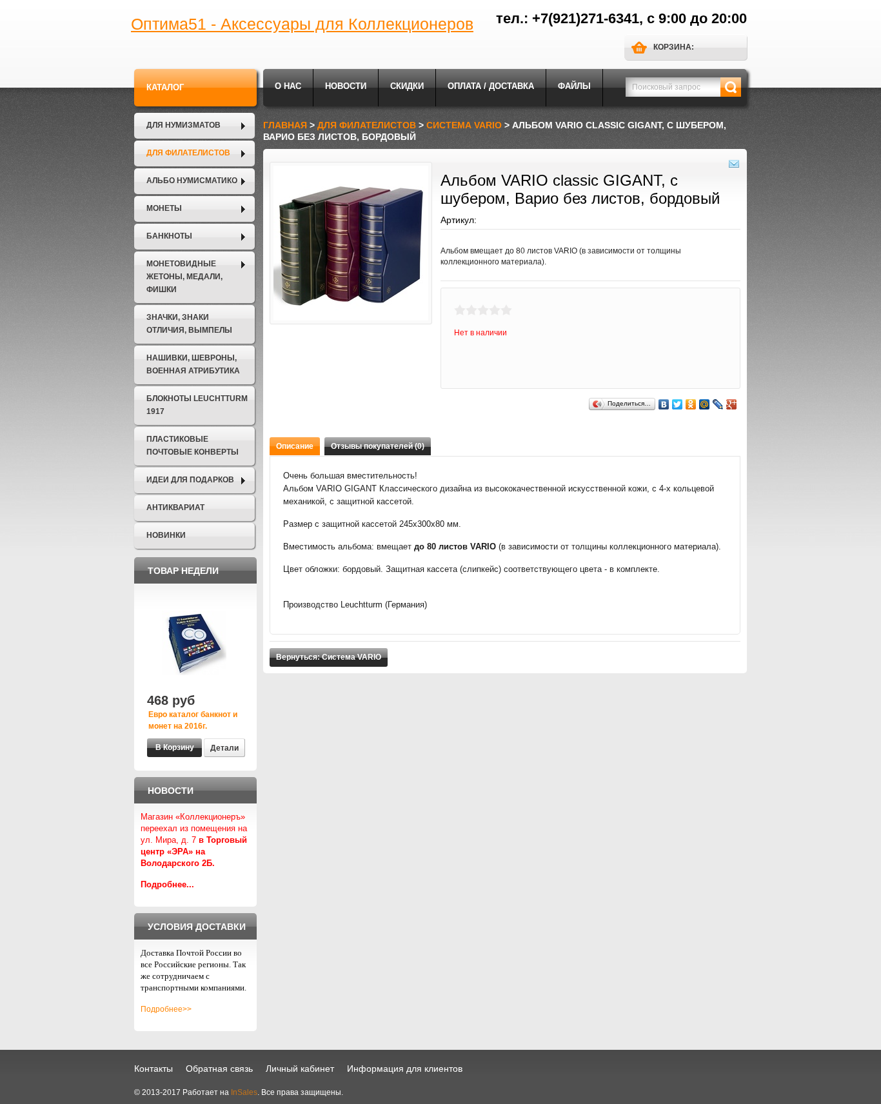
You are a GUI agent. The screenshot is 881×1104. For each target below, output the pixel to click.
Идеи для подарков (190, 479)
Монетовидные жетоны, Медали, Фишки (184, 276)
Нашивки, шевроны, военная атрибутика (193, 364)
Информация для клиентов (404, 1068)
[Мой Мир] (704, 404)
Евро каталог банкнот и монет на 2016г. (192, 720)
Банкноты (169, 236)
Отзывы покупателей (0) (377, 446)
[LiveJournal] (718, 404)
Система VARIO (464, 125)
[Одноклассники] (691, 404)
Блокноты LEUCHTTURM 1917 (197, 405)
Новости (345, 86)
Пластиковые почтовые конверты (192, 446)
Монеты (164, 208)
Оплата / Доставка (491, 86)
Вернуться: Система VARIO (328, 657)
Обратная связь (219, 1068)
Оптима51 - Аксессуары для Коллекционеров (302, 24)
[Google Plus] (731, 404)
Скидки (407, 86)
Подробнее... (167, 884)
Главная (285, 125)
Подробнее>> (166, 1009)
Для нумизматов (183, 125)
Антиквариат (175, 507)
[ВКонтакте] (664, 404)
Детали (224, 748)
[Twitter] (677, 404)
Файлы (574, 86)
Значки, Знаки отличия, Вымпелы (189, 324)
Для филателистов (188, 152)
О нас (288, 86)
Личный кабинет (300, 1068)
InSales (244, 1092)
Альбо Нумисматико (191, 180)
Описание (294, 446)
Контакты (153, 1068)
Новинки (166, 535)
